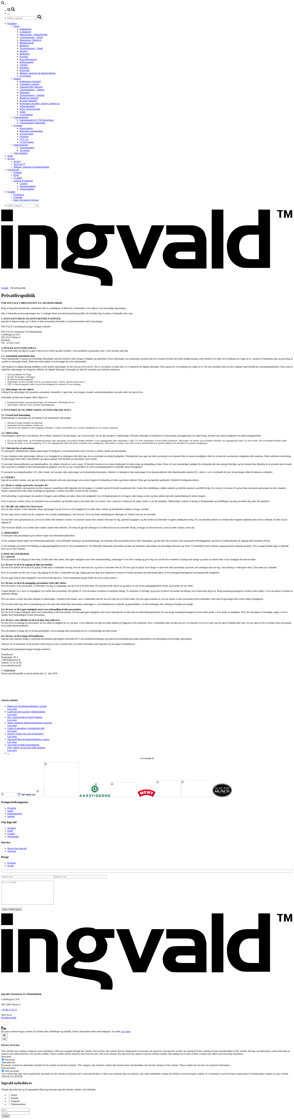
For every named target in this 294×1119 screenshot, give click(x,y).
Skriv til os (6, 1015)
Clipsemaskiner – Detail (31, 37)
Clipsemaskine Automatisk (32, 122)
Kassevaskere (26, 128)
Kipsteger (24, 67)
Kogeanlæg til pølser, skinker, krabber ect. (40, 103)
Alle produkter (20, 153)
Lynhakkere (25, 31)
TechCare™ (19, 164)
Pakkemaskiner (20, 145)
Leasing (23, 183)
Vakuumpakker (27, 147)
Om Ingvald (13, 169)
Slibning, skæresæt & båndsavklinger (38, 73)
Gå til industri (26, 114)
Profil (16, 175)
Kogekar (24, 56)
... (8, 753)
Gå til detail (25, 76)
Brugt (10, 156)
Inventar (24, 51)
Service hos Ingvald (16, 848)
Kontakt (11, 191)
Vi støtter (17, 178)
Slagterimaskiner (28, 186)
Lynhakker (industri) (29, 84)
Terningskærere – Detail (31, 48)
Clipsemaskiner (20, 117)
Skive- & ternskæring (30, 109)
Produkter (12, 23)
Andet (23, 111)
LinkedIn (17, 197)
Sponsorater (13, 836)
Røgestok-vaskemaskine (31, 131)
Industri (17, 78)
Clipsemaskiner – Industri (32, 89)
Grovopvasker (26, 134)
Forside (4, 288)
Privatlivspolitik (8, 1017)
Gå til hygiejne (27, 142)
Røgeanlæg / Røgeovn (30, 40)
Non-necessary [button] (8, 1068)
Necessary (10, 1059)
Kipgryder (25, 70)
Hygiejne (17, 125)
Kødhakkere (26, 29)
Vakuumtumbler (27, 106)
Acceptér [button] (116, 1031)
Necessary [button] (6, 1056)
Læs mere (125, 1031)
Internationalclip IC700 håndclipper (37, 120)
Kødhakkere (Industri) (30, 81)
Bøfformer (25, 54)
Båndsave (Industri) (29, 98)
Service (11, 158)
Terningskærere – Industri (32, 95)
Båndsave (24, 45)
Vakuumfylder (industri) (31, 87)
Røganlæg (25, 92)
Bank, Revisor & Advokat (26, 200)
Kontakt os (18, 194)
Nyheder (17, 172)
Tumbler (24, 65)
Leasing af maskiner (23, 180)
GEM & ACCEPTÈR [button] (12, 1076)
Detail (16, 26)
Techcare (11, 851)
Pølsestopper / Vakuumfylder (33, 34)
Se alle (10, 865)
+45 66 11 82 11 (9, 1009)
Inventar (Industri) (28, 100)
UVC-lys (24, 139)
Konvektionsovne (28, 59)
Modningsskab (27, 43)
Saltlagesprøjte (27, 62)
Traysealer (25, 150)
